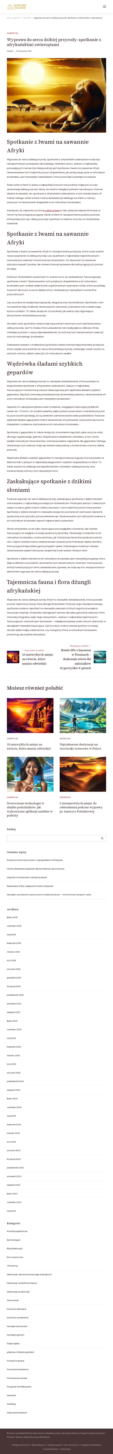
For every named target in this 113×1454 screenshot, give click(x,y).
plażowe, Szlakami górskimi (20, 1352)
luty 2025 (11, 1064)
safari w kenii (52, 210)
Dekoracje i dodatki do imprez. (22, 1283)
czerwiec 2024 (14, 1107)
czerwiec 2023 (14, 1202)
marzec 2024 (13, 1133)
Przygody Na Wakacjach (19, 1387)
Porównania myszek (17, 1378)
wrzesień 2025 (14, 1004)
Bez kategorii (13, 1240)
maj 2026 (11, 935)
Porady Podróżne (15, 1361)
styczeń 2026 (13, 969)
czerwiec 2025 (14, 1029)
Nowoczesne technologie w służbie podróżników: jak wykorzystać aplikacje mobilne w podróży (30, 809)
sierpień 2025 (13, 1012)
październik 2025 (15, 995)
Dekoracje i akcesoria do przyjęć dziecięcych (29, 1274)
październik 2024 (15, 1081)
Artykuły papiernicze (17, 1231)
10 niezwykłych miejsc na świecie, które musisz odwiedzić (29, 746)
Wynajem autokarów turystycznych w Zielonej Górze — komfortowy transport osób (49, 895)
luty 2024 (11, 1142)
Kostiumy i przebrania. (18, 1318)
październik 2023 (15, 1168)
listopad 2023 (14, 1159)
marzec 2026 (13, 952)
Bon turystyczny (15, 1257)
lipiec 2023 (12, 1194)
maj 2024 (11, 1116)
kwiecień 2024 (14, 1124)
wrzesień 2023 (14, 1176)
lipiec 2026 (12, 917)
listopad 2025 (14, 986)
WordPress (44, 1437)
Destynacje (13, 1300)
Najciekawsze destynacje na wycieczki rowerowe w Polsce (80, 746)
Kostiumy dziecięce (16, 1309)
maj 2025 (11, 1038)
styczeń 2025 (13, 1073)
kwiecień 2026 (14, 943)
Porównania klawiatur (18, 1369)
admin (10, 51)
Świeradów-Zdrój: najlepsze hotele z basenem (30, 886)
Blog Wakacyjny (15, 1248)
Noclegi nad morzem (17, 1326)
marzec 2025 (13, 1055)
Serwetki (12, 33)
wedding (11, 1404)
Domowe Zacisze (37, 1433)
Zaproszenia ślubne (17, 1413)
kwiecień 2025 (14, 1047)
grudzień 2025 (14, 978)
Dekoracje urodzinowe (18, 1292)
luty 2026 (11, 960)
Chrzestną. (12, 1266)
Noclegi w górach (15, 1335)
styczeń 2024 (13, 1150)
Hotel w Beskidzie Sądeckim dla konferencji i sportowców (35, 869)
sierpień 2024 (13, 1090)
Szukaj (11, 829)
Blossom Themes (15, 1437)
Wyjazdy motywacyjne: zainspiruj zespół (27, 877)
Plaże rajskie (13, 1343)
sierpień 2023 (13, 1185)
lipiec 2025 (12, 1021)
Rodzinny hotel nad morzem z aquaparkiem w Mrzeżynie (35, 860)
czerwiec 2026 (14, 926)
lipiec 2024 (12, 1099)
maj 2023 (11, 1211)
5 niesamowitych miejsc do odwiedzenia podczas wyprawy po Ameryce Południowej (81, 807)
